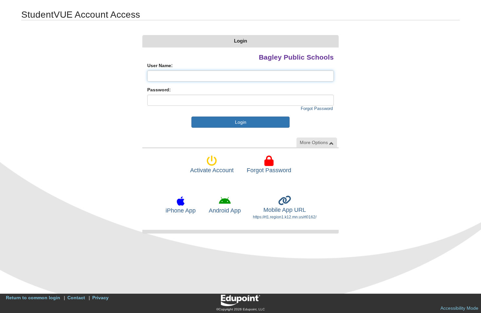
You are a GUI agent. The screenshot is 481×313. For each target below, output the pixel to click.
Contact (76, 297)
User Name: (160, 65)
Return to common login (33, 297)
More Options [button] (314, 142)
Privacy (100, 297)
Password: (159, 89)
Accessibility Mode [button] (459, 308)
